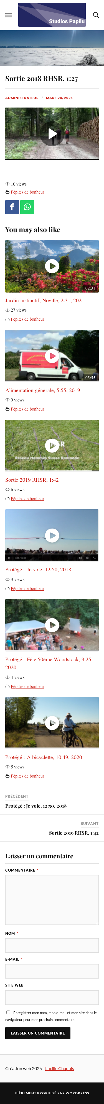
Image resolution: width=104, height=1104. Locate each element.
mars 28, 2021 (59, 98)
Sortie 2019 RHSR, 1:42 (32, 479)
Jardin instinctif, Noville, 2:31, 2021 (44, 300)
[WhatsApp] (27, 207)
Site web (14, 985)
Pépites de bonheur (27, 192)
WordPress (77, 1093)
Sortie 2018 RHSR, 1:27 (41, 78)
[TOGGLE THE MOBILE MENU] (8, 15)
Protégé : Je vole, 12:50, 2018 (38, 569)
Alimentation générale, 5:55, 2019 (42, 390)
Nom (11, 933)
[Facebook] (12, 207)
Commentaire (22, 870)
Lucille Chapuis (59, 1068)
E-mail (14, 959)
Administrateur (22, 98)
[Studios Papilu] (52, 15)
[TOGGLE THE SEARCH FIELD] (95, 15)
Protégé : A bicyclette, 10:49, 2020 (43, 757)
